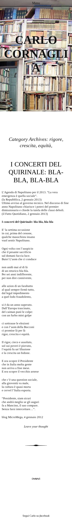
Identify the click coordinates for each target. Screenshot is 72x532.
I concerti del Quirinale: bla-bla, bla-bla (36, 172)
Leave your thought (36, 426)
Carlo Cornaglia (36, 54)
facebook (44, 515)
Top (68, 527)
